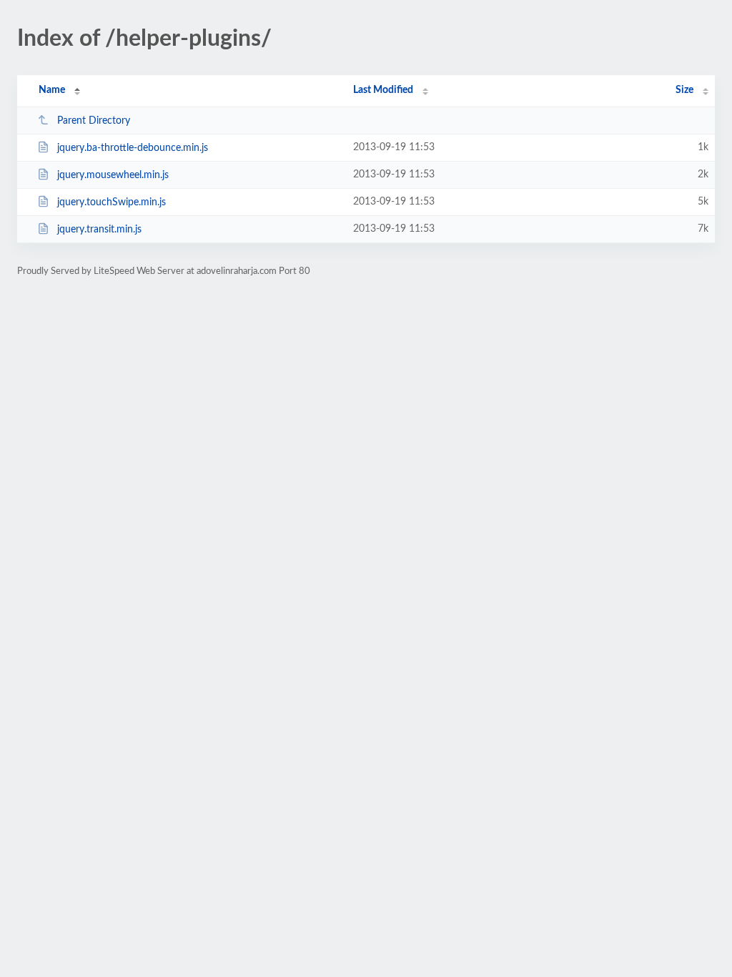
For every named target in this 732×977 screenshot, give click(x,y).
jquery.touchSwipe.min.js (111, 202)
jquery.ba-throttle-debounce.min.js (132, 148)
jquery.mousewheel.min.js (113, 175)
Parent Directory (93, 121)
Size (684, 90)
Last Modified (383, 90)
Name (52, 90)
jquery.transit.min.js (99, 230)
